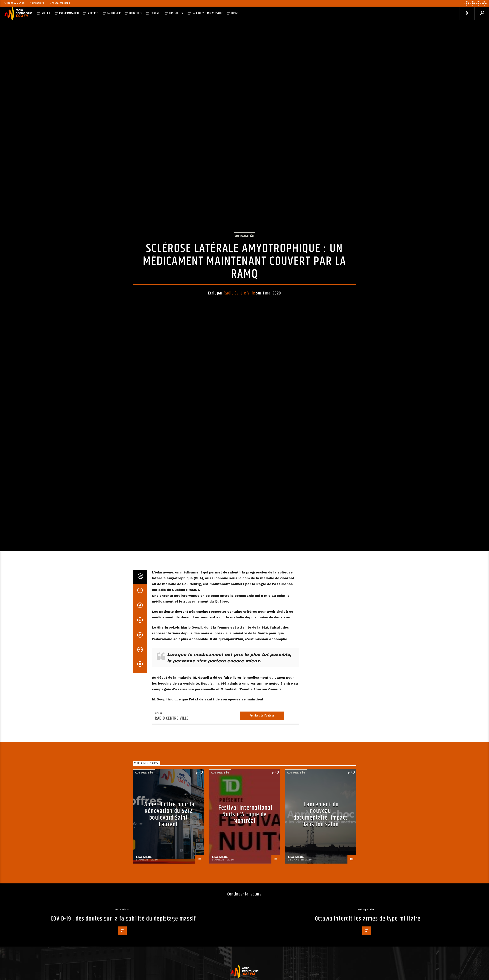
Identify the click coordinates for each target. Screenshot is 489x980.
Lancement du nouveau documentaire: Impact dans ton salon (320, 849)
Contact (156, 13)
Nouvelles (38, 3)
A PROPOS (92, 13)
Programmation (15, 3)
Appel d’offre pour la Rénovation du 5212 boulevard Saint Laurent (169, 849)
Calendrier (114, 13)
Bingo (234, 13)
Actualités (244, 252)
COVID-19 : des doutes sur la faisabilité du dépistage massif (123, 953)
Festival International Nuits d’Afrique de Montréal (245, 849)
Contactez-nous (61, 3)
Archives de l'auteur (262, 750)
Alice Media (144, 892)
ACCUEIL (46, 13)
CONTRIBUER (176, 13)
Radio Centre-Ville (239, 309)
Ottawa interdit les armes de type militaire (368, 953)
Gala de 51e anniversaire (207, 13)
